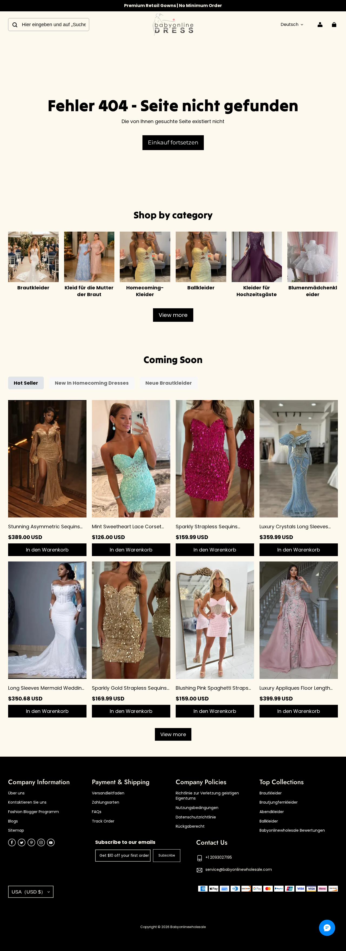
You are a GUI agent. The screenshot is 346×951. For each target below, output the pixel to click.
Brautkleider (271, 793)
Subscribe (166, 855)
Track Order (103, 821)
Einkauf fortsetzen (173, 142)
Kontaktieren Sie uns (27, 802)
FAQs (96, 811)
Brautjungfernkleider (279, 802)
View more (173, 315)
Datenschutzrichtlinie (196, 817)
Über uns (16, 793)
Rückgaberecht (190, 826)
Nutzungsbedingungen (197, 807)
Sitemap (16, 830)
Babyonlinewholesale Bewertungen (292, 830)
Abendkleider (272, 811)
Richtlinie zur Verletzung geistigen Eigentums (207, 796)
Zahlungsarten (105, 802)
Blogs (13, 821)
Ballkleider (269, 821)
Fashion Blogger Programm (33, 811)
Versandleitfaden (108, 793)
